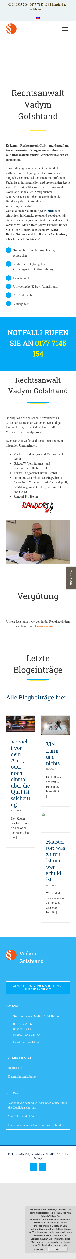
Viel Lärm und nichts (53, 753)
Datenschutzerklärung (22, 1076)
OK (58, 1249)
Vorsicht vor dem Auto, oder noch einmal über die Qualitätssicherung (20, 773)
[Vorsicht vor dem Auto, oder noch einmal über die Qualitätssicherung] (20, 724)
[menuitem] (38, 17)
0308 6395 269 (18, 4)
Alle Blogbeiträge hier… (38, 697)
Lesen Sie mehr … (47, 626)
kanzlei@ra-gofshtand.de (29, 1042)
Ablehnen (38, 1249)
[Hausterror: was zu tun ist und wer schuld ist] (55, 822)
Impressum (15, 1067)
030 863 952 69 (23, 1024)
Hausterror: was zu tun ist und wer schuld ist (55, 860)
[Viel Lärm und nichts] (55, 725)
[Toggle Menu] (65, 29)
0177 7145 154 (39, 4)
